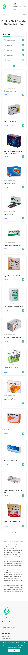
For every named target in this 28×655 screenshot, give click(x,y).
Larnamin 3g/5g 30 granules (12, 337)
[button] (25, 6)
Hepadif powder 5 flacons (12, 245)
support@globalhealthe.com (9, 618)
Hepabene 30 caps (9, 183)
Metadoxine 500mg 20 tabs (12, 461)
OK (14, 650)
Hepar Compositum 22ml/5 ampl (14, 276)
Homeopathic (7, 119)
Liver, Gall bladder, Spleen (9, 88)
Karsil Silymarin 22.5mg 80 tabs (13, 307)
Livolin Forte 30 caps (10, 430)
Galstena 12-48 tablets (11, 122)
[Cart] (21, 6)
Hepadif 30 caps (9, 214)
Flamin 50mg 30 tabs (10, 91)
